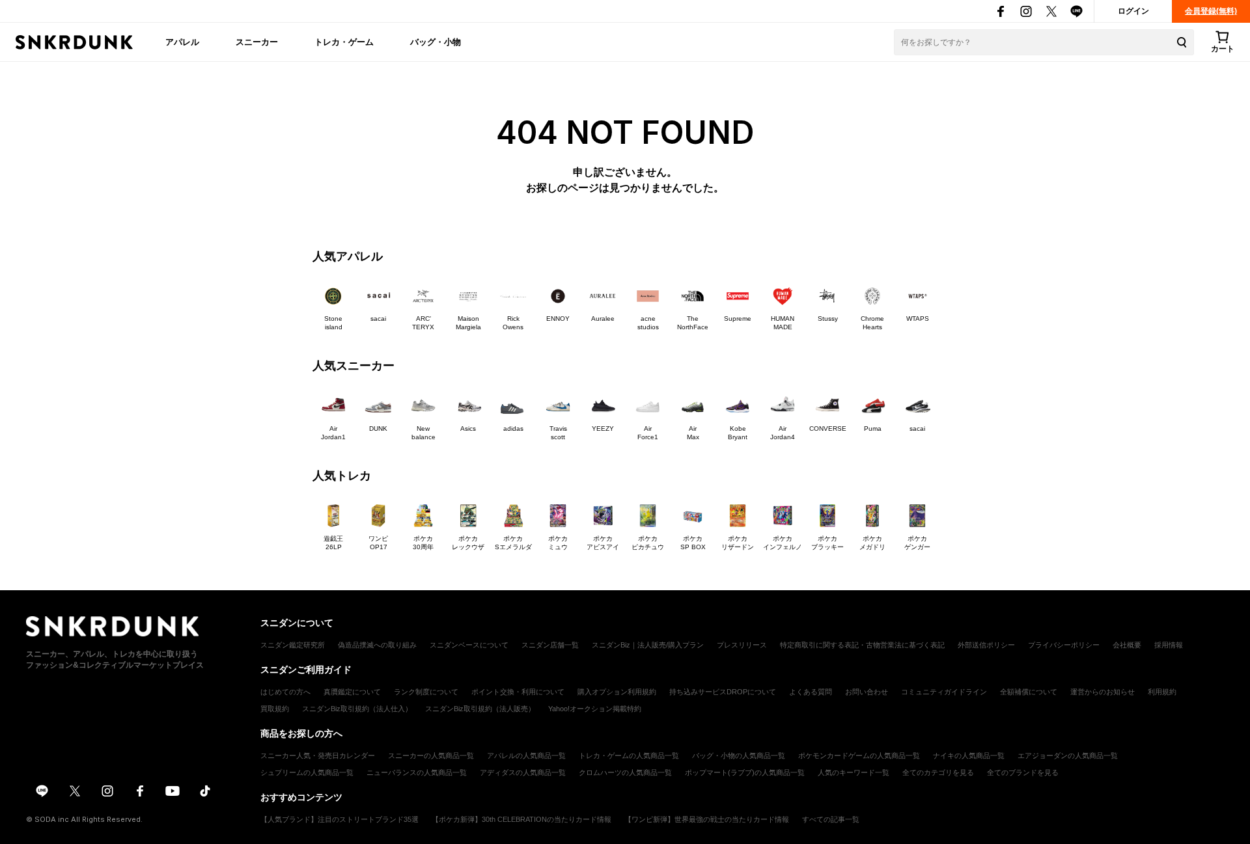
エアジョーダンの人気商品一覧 (1068, 755)
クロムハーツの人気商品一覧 (625, 772)
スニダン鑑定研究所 (292, 645)
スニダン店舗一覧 (550, 645)
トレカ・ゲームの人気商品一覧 (629, 755)
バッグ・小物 (435, 41)
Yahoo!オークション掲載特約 (594, 709)
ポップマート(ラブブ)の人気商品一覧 (745, 772)
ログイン (1133, 11)
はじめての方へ (285, 692)
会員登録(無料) (1211, 11)
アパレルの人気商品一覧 (526, 755)
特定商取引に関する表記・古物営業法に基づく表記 (862, 645)
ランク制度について (426, 692)
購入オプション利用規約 (616, 692)
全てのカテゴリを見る (938, 772)
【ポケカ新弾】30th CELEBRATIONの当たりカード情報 (521, 819)
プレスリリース (742, 645)
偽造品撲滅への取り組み (377, 645)
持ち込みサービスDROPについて (722, 692)
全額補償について (1028, 692)
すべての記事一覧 (830, 819)
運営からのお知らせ (1102, 692)
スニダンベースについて (469, 645)
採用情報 (1168, 645)
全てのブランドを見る (1023, 772)
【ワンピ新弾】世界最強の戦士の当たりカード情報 (706, 819)
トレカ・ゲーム (344, 41)
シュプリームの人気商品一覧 (307, 772)
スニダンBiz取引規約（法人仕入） (357, 709)
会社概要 (1127, 645)
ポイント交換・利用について (517, 692)
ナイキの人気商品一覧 (969, 755)
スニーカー (257, 41)
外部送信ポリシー (986, 645)
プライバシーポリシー (1064, 645)
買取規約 (274, 709)
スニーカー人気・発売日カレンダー (317, 755)
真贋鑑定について (352, 692)
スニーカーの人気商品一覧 (431, 755)
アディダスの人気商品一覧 (523, 772)
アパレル (182, 41)
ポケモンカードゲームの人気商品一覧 (859, 755)
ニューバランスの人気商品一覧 (417, 772)
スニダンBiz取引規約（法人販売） (480, 709)
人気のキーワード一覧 (853, 772)
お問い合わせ (866, 692)
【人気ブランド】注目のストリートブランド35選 (339, 819)
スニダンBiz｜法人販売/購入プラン (648, 645)
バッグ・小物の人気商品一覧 (738, 755)
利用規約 (1162, 692)
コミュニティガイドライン (944, 692)
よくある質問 (810, 692)
